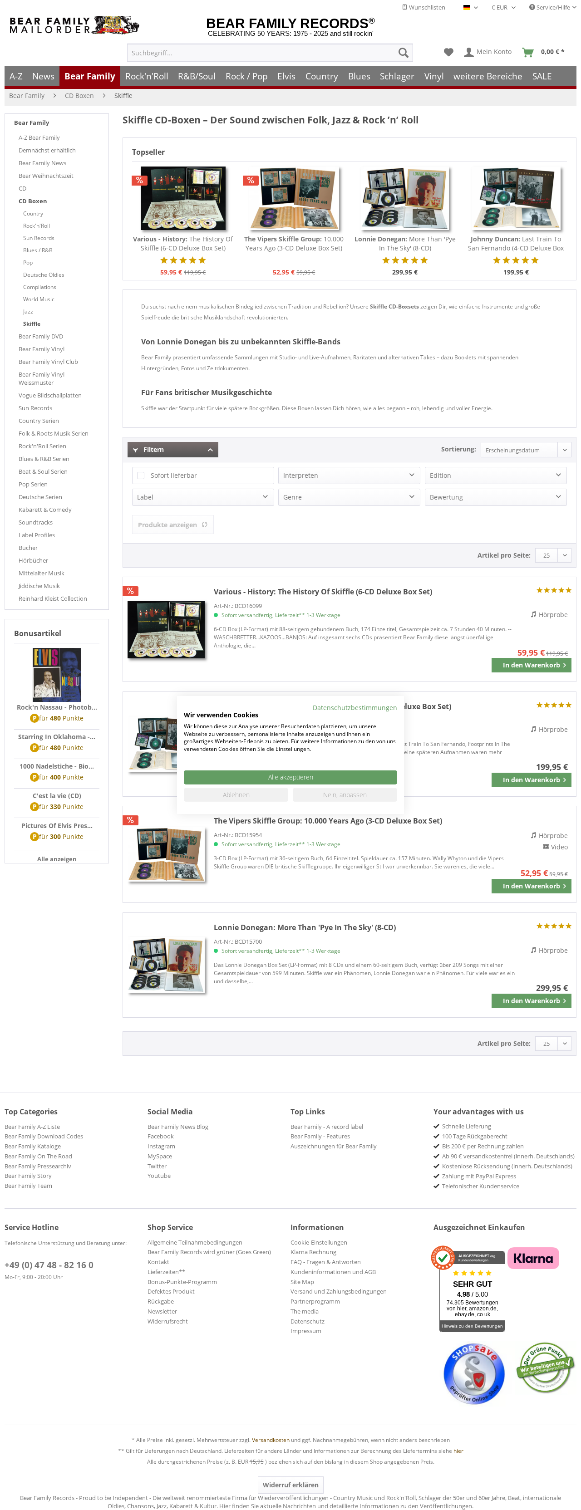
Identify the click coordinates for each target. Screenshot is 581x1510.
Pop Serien (33, 484)
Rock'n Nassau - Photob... (57, 707)
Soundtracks (36, 522)
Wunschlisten (426, 7)
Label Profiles (37, 535)
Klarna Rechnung (313, 1252)
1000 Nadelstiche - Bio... (57, 766)
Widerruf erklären (291, 1485)
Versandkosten (271, 1440)
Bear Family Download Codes (44, 1136)
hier (458, 1451)
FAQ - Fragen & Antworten (325, 1262)
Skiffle (31, 324)
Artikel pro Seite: (504, 555)
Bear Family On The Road (38, 1156)
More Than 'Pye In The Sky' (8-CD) (405, 243)
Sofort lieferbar (174, 475)
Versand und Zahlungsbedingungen (338, 1291)
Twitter (157, 1166)
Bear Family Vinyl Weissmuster (41, 378)
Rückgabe (161, 1301)
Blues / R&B (38, 250)
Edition (440, 475)
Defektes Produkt (171, 1291)
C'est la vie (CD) (57, 795)
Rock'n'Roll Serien (42, 446)
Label (145, 497)
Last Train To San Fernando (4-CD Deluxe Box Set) (516, 244)
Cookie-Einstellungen (318, 1242)
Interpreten (300, 475)
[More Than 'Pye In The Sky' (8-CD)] (405, 198)
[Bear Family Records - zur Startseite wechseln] (76, 25)
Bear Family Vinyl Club (48, 362)
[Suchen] (403, 53)
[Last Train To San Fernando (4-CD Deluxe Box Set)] (516, 198)
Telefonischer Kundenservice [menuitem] (480, 1186)
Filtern (153, 449)
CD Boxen (33, 201)
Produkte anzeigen (167, 524)
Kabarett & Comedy (45, 509)
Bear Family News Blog (178, 1127)
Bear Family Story (28, 1176)
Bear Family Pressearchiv (38, 1166)
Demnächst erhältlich (47, 150)
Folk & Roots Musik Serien (54, 433)
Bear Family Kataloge (33, 1146)
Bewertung (446, 497)
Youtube (159, 1176)
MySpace (160, 1156)
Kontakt (158, 1262)
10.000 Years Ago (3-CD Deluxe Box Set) (294, 243)
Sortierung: (458, 449)
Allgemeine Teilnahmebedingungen (195, 1242)
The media (304, 1311)
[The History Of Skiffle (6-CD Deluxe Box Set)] (183, 198)
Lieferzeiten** (166, 1272)
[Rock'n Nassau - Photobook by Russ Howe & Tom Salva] (56, 675)
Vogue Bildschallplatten (50, 395)
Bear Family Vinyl (41, 349)
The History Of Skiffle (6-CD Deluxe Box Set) (183, 243)
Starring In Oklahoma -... (56, 736)
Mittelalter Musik (41, 573)
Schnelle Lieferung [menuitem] (466, 1126)
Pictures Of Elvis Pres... (57, 825)
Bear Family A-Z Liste (32, 1127)
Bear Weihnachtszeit (46, 176)
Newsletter (162, 1311)
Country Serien (39, 421)
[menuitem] (270, 53)
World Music (38, 299)
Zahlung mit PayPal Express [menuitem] (479, 1176)
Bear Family (31, 122)
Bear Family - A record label (326, 1127)
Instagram (161, 1146)
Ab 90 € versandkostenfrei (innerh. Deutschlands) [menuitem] (508, 1156)
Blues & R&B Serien (44, 459)
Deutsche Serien (40, 497)
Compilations (39, 287)
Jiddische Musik (39, 586)
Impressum (305, 1331)
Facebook (161, 1136)
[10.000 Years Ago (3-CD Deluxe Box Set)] (294, 198)
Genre (292, 497)
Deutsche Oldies (43, 275)
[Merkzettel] (448, 53)
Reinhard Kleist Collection (53, 598)
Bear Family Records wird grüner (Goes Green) (209, 1252)
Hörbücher (33, 560)
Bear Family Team (28, 1186)
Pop (28, 262)
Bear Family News (42, 163)
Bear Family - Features (320, 1136)
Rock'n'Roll (36, 226)
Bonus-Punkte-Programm (182, 1282)
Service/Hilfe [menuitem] (552, 7)
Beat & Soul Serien (43, 471)
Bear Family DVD (41, 336)
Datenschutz (307, 1321)
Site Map (302, 1282)
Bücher (28, 548)
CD (22, 188)
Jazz (28, 311)
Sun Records (38, 238)
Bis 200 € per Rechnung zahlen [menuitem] (483, 1146)
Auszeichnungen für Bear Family (333, 1146)
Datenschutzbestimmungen (355, 707)
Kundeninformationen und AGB (333, 1272)
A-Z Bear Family (39, 137)
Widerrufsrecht (168, 1321)
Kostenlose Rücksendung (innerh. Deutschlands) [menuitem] (507, 1166)
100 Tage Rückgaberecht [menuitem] (474, 1136)
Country (33, 213)
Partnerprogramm (315, 1301)
